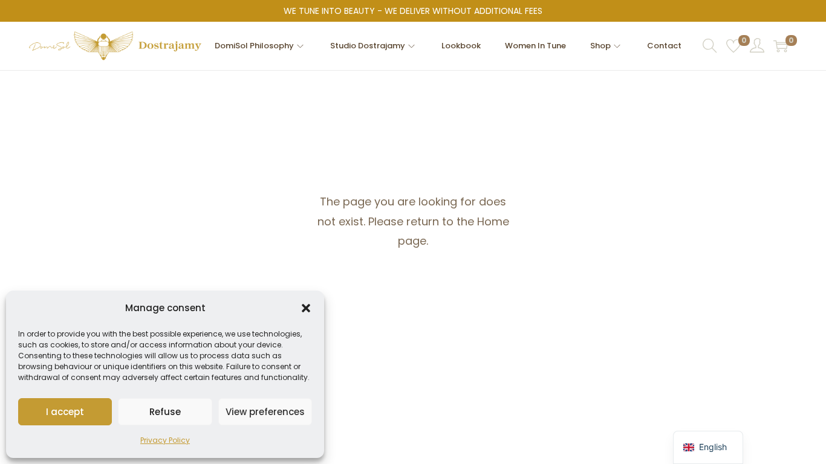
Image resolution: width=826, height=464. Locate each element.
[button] (306, 308)
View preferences (265, 411)
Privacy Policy (165, 440)
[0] (733, 46)
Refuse (165, 411)
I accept (65, 411)
